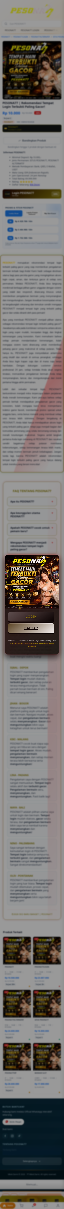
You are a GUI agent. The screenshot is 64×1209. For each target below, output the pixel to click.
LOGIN (31, 616)
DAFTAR (31, 628)
